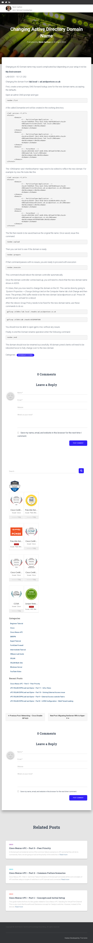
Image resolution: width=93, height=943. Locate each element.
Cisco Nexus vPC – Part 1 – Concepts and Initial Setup (37, 897)
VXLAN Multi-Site (16, 663)
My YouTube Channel (3, 2)
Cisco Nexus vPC (16, 632)
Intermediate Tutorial (25, 355)
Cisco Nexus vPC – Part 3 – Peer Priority (25, 684)
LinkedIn (9, 2)
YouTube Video (15, 671)
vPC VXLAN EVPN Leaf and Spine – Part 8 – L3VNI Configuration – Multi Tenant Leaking (41, 701)
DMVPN (13, 637)
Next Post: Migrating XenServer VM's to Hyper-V (67, 717)
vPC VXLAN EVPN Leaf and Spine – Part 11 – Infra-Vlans (30, 688)
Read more (63, 855)
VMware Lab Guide (17, 654)
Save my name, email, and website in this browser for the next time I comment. (48, 791)
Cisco (12, 628)
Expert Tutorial (15, 641)
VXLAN (12, 658)
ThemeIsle (83, 938)
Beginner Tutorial (16, 623)
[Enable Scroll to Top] (88, 938)
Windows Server (16, 667)
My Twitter (6, 2)
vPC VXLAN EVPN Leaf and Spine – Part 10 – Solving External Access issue (37, 692)
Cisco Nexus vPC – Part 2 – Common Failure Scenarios (37, 873)
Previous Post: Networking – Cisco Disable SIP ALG (26, 717)
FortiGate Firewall (16, 645)
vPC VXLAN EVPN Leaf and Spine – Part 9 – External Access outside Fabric (37, 697)
